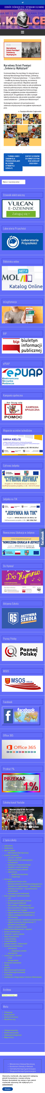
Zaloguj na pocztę (11, 1030)
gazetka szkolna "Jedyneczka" (15, 944)
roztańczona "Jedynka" (13, 956)
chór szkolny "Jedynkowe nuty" (19, 905)
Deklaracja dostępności (13, 1035)
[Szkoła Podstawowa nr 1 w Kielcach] (22, 19)
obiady (6, 965)
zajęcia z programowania (17, 927)
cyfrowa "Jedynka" (15, 858)
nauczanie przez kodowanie (18, 893)
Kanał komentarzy (11, 1017)
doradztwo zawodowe (12, 963)
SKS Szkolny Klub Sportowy (18, 853)
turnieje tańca (13, 960)
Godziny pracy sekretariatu (24, 7)
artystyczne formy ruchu (17, 881)
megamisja (15, 877)
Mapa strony (9, 1037)
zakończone (12, 872)
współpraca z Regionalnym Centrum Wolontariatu (23, 977)
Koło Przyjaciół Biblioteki (17, 903)
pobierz (7, 968)
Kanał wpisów (9, 1015)
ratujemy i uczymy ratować (18, 867)
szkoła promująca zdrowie (18, 870)
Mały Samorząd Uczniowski (14, 970)
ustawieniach (7, 1085)
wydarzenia (8, 848)
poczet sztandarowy (12, 932)
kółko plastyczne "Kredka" (17, 910)
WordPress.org (9, 1019)
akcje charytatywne (11, 936)
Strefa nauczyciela (11, 1033)
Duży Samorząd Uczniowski (14, 972)
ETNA (10, 958)
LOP (9, 898)
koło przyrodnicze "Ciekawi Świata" (21, 908)
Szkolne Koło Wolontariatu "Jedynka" (18, 929)
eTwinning (8, 975)
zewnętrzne (12, 948)
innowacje (8, 879)
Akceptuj (7, 1089)
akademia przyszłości (19, 874)
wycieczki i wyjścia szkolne (14, 934)
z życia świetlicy (10, 939)
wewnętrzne (12, 953)
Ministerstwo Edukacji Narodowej (22, 1064)
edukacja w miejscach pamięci (19, 865)
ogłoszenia (8, 846)
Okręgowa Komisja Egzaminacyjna (23, 1071)
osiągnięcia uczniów (19, 951)
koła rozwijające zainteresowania (17, 896)
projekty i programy (11, 855)
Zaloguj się (8, 1012)
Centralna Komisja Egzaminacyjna (23, 1069)
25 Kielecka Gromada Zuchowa (19, 901)
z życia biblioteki (10, 941)
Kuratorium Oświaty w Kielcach (21, 1066)
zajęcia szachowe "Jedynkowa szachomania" (25, 920)
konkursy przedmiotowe (13, 946)
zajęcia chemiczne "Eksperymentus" (21, 913)
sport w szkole (9, 850)
